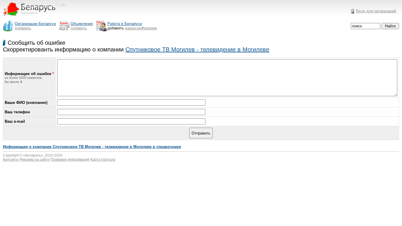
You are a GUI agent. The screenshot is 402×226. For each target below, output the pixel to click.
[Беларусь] (38, 18)
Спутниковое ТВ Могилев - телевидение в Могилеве (197, 49)
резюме (150, 28)
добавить (23, 28)
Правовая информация (69, 159)
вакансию (133, 28)
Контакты (11, 159)
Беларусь (33, 155)
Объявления (82, 23)
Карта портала (102, 159)
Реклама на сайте (34, 159)
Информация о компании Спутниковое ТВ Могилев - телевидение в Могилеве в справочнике (92, 146)
